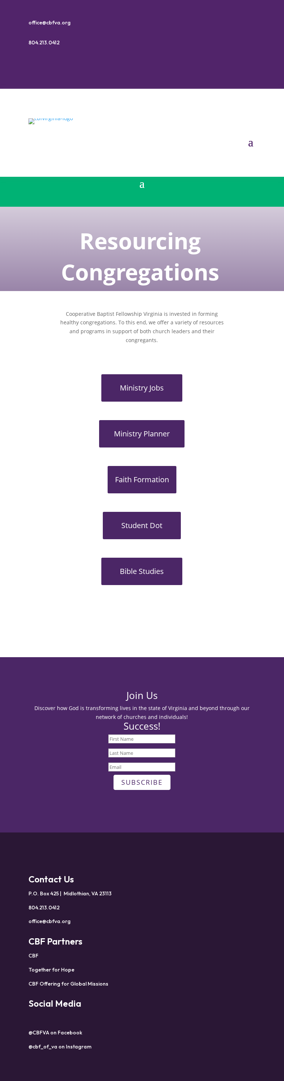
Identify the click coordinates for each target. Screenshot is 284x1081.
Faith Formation (142, 479)
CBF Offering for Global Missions (68, 983)
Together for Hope (51, 969)
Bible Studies (142, 571)
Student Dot (141, 525)
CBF (33, 955)
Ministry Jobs (142, 388)
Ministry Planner (142, 434)
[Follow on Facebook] (135, 64)
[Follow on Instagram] (149, 64)
